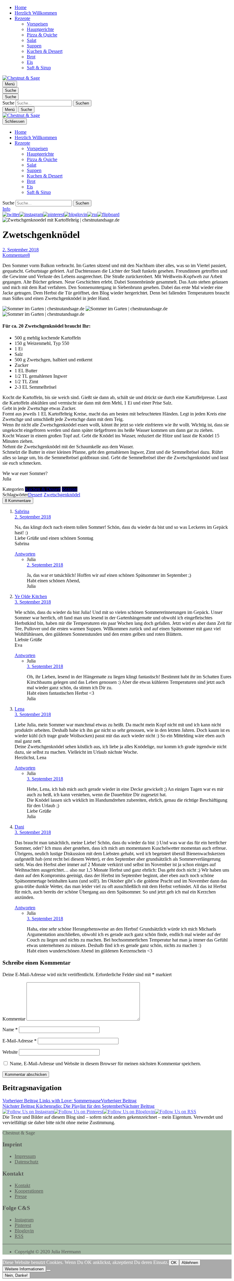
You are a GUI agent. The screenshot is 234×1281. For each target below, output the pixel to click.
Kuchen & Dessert (44, 51)
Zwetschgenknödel (62, 494)
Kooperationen (29, 1190)
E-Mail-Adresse (19, 1040)
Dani (19, 826)
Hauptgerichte (40, 29)
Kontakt (22, 1185)
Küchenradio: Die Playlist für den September (78, 1106)
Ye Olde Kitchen (31, 596)
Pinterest (23, 1225)
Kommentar (13, 1018)
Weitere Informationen (24, 1269)
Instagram (24, 1219)
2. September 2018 (20, 249)
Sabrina (22, 511)
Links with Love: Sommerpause (69, 1100)
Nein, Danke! (16, 1275)
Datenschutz (26, 1161)
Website (10, 1052)
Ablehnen (190, 1262)
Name (10, 1029)
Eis (30, 62)
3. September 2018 (33, 601)
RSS (19, 1236)
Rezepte (22, 18)
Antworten (25, 553)
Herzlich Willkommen (36, 12)
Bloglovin (24, 1230)
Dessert (35, 494)
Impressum (25, 1156)
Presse (21, 1196)
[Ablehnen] (48, 1270)
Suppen (34, 45)
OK (174, 1262)
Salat (31, 40)
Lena (19, 708)
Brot (31, 56)
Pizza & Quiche (42, 34)
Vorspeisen (37, 23)
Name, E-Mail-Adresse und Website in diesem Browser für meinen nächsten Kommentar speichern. (105, 1063)
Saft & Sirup (39, 67)
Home (21, 7)
